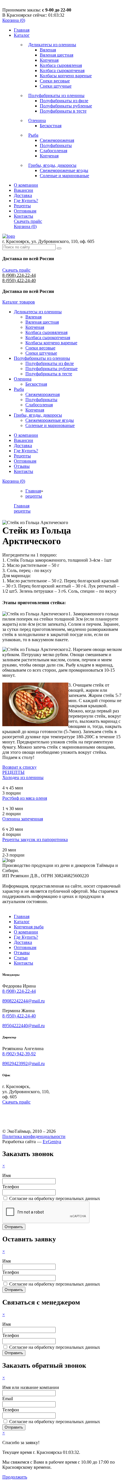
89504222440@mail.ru (23, 1025)
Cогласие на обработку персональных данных (54, 1198)
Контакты (23, 216)
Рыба (33, 135)
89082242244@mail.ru (23, 1000)
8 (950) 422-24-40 (19, 280)
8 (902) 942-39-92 (19, 1053)
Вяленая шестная (56, 55)
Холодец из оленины (23, 777)
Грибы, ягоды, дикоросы (52, 165)
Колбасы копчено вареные (66, 75)
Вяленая (48, 49)
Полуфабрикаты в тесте (63, 111)
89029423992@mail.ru (23, 1063)
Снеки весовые (55, 80)
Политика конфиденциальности (33, 1136)
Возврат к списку (19, 767)
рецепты (33, 496)
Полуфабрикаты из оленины (56, 95)
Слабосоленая (53, 150)
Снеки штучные (56, 86)
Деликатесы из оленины (52, 44)
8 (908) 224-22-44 (19, 275)
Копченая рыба (29, 926)
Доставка (23, 195)
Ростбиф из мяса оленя (24, 798)
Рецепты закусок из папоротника (35, 839)
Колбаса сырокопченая (62, 70)
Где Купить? (26, 200)
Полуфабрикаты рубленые (66, 105)
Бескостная (50, 125)
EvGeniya (52, 1141)
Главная (21, 30)
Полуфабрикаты (56, 145)
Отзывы (22, 466)
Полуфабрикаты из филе (64, 100)
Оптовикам (25, 210)
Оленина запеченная (22, 818)
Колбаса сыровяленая (61, 65)
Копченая (49, 60)
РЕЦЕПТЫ (13, 772)
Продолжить (14, 1477)
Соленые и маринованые (64, 175)
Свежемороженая (57, 140)
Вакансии (23, 190)
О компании (26, 185)
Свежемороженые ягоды (64, 170)
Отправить (14, 1227)
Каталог (22, 35)
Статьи (21, 957)
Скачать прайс (28, 221)
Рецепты (22, 205)
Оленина (37, 120)
